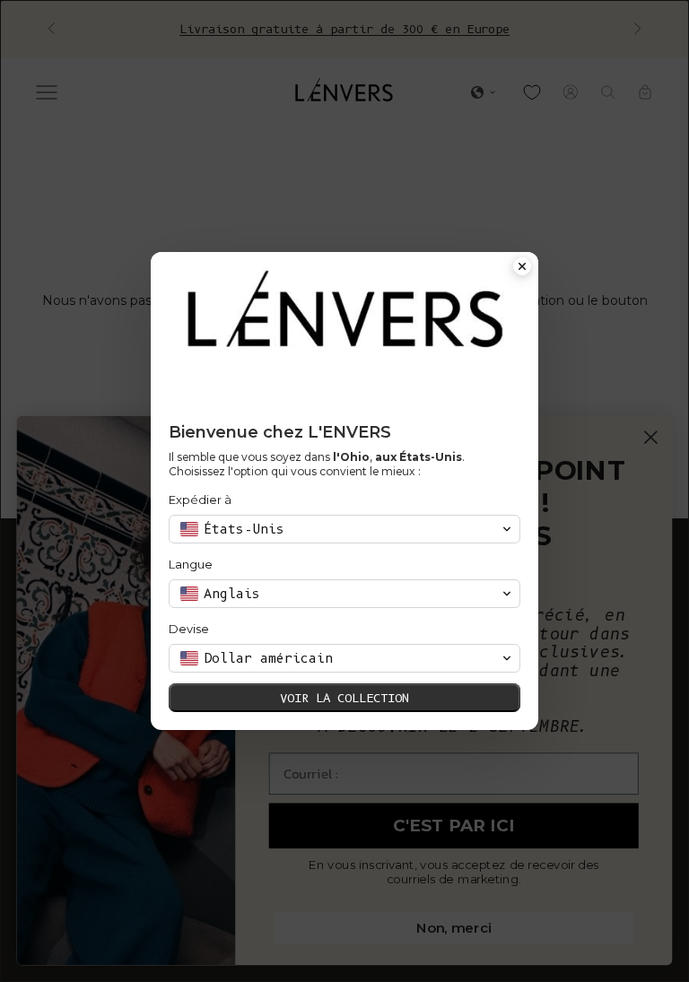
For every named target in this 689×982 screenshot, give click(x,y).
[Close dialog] (522, 268)
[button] (344, 529)
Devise (189, 628)
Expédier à (200, 499)
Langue (191, 564)
